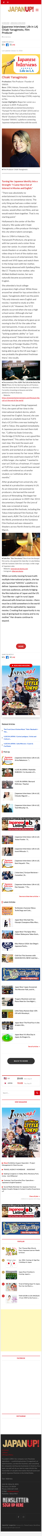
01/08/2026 (7, 37)
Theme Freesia (28, 1525)
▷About (5, 1452)
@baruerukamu (17, 571)
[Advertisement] (21, 1330)
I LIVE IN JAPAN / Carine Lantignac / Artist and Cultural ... (19, 737)
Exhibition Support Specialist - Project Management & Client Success (18, 1164)
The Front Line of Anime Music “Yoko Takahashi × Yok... (20, 730)
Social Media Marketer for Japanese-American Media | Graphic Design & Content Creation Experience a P (21, 1189)
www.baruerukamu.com (19, 569)
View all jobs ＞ (34, 1196)
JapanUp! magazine (8, 1525)
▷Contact (5, 1450)
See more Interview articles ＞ (29, 896)
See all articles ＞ (34, 1046)
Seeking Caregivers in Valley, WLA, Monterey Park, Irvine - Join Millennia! (20, 1175)
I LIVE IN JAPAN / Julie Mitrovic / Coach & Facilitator (17, 745)
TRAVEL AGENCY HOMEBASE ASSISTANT (18, 1169)
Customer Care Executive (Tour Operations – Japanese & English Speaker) (18, 1181)
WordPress (36, 1525)
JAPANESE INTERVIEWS (17, 23)
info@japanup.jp (13, 1491)
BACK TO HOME (21, 1061)
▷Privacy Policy (7, 1455)
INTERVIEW (6, 23)
